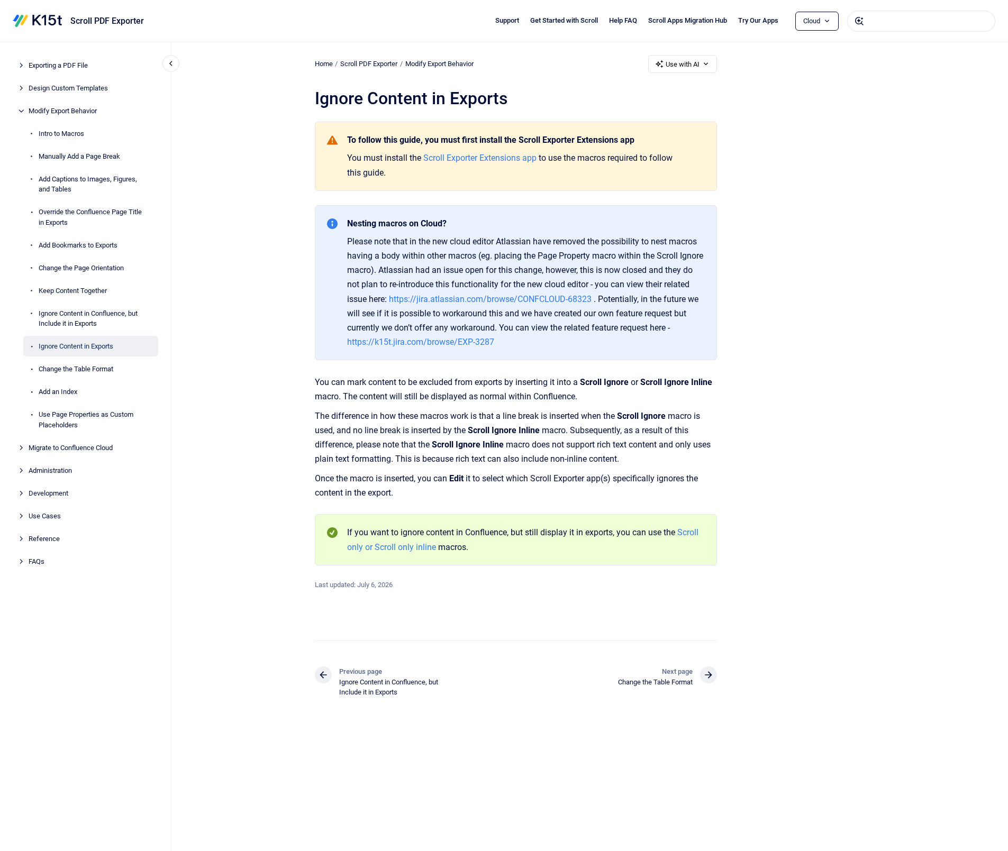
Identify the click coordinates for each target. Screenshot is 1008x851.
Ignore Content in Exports (76, 346)
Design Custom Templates (68, 88)
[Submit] (859, 21)
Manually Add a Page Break (79, 156)
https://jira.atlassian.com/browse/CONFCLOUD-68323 (490, 299)
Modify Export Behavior (63, 111)
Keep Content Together (73, 291)
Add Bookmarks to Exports (78, 245)
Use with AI (683, 64)
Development (48, 493)
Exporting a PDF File (58, 65)
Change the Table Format (76, 369)
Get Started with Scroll (564, 20)
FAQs (36, 561)
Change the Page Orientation (81, 268)
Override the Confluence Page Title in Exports (90, 217)
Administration (50, 470)
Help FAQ (623, 20)
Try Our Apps (758, 20)
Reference (44, 539)
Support (507, 20)
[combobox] (921, 21)
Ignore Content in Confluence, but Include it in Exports (88, 318)
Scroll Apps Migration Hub (687, 20)
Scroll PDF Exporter (107, 21)
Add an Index (58, 392)
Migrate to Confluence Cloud (71, 448)
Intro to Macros (61, 134)
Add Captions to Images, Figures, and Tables (88, 184)
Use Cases (45, 516)
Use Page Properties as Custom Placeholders (86, 419)
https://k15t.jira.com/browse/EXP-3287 (420, 342)
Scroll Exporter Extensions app (480, 158)
